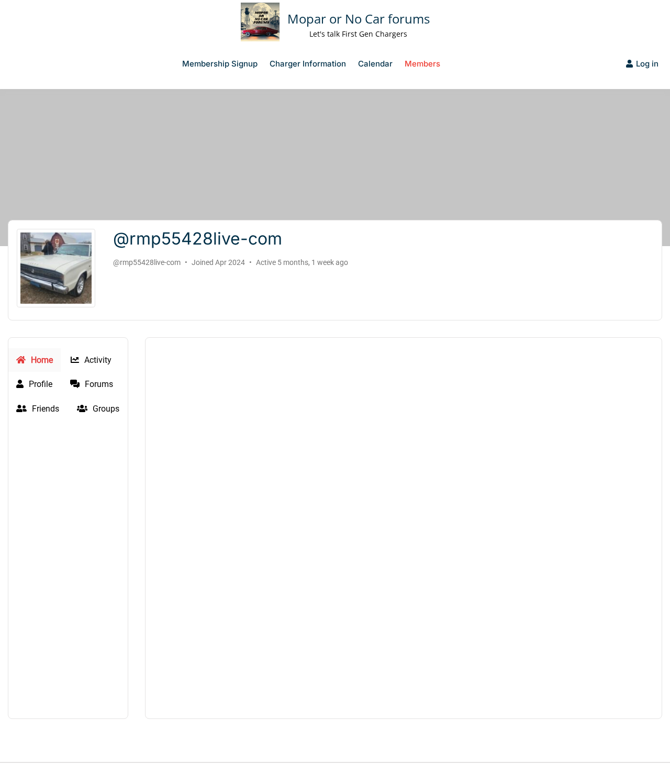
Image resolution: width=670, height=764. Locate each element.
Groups (105, 409)
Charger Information (308, 64)
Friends (44, 409)
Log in (647, 64)
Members (422, 64)
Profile (39, 384)
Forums (98, 384)
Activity (96, 360)
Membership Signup (220, 64)
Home (41, 360)
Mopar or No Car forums (358, 18)
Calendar (375, 64)
